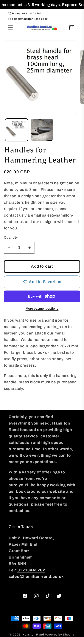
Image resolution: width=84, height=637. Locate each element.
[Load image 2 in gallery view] (42, 130)
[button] (10, 27)
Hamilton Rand (33, 634)
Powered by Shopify (59, 634)
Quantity (11, 237)
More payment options (42, 308)
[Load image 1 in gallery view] (16, 130)
